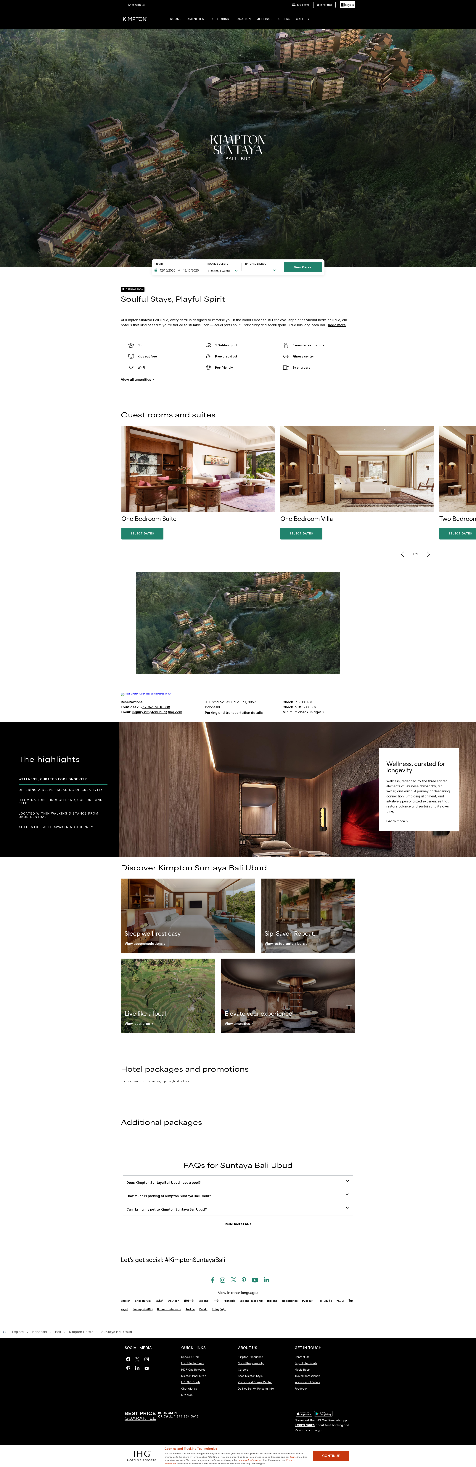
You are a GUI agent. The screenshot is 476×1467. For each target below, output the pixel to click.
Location (243, 18)
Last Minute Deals (192, 1363)
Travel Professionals (307, 1375)
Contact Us (302, 1357)
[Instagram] (146, 1359)
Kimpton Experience (250, 1357)
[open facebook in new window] (211, 1280)
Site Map (187, 1394)
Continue (331, 1456)
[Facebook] (128, 1359)
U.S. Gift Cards (190, 1382)
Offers (284, 18)
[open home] (6, 1332)
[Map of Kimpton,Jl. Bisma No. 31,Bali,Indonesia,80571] (146, 694)
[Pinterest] (128, 1368)
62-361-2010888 (156, 707)
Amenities (195, 18)
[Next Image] (426, 554)
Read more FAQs (238, 1224)
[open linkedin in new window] (264, 1280)
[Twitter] (137, 1359)
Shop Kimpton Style (250, 1375)
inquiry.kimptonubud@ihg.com (157, 712)
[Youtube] (146, 1368)
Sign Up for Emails (306, 1363)
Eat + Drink (219, 18)
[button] (347, 4)
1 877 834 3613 (186, 1416)
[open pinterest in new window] (242, 1280)
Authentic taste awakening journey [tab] (56, 827)
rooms (176, 18)
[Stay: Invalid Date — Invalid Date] (177, 270)
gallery (303, 18)
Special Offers (190, 1357)
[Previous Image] (405, 554)
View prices (302, 267)
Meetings (265, 18)
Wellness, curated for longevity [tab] (53, 779)
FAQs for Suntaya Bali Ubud (238, 1166)
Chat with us (189, 1388)
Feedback (301, 1388)
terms (293, 1456)
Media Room (302, 1369)
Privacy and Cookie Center (255, 1382)
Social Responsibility (251, 1363)
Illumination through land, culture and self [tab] (61, 801)
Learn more (395, 821)
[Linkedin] (137, 1368)
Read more (337, 325)
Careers (243, 1369)
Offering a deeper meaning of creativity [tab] (61, 790)
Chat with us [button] (136, 4)
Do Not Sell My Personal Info (256, 1388)
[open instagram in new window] (220, 1280)
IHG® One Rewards (193, 1369)
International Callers (307, 1382)
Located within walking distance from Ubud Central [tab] (59, 815)
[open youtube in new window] (253, 1280)
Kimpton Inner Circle (193, 1375)
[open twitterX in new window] (232, 1280)
